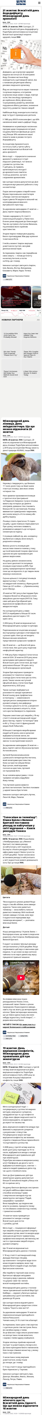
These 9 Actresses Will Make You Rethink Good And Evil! (11, 374)
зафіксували (8, 813)
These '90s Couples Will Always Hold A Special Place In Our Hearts (31, 354)
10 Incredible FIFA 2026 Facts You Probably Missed (11, 335)
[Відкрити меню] (39, 3)
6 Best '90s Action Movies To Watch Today (30, 373)
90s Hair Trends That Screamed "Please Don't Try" (10, 353)
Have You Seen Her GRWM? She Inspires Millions (31, 335)
